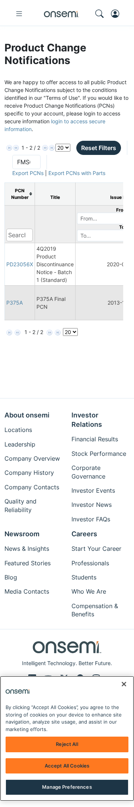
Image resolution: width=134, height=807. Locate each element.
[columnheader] (20, 193)
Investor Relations (86, 419)
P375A (14, 302)
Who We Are (88, 591)
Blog (10, 577)
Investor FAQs (90, 519)
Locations (18, 429)
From (121, 210)
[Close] (124, 684)
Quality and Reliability (20, 505)
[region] (67, 738)
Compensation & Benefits (94, 610)
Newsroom (21, 534)
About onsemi (27, 415)
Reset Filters (98, 148)
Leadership (19, 444)
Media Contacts (26, 591)
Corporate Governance (88, 472)
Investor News (91, 504)
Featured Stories (27, 563)
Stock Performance (98, 453)
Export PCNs (28, 173)
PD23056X (19, 264)
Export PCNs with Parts (76, 173)
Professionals (90, 563)
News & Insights (26, 548)
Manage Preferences (67, 787)
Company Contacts (31, 487)
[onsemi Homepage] (61, 13)
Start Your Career (96, 548)
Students (83, 577)
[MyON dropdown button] (117, 13)
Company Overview (32, 458)
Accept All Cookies (67, 766)
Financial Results (94, 439)
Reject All (67, 744)
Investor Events (93, 490)
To (121, 227)
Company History (29, 472)
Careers (84, 534)
